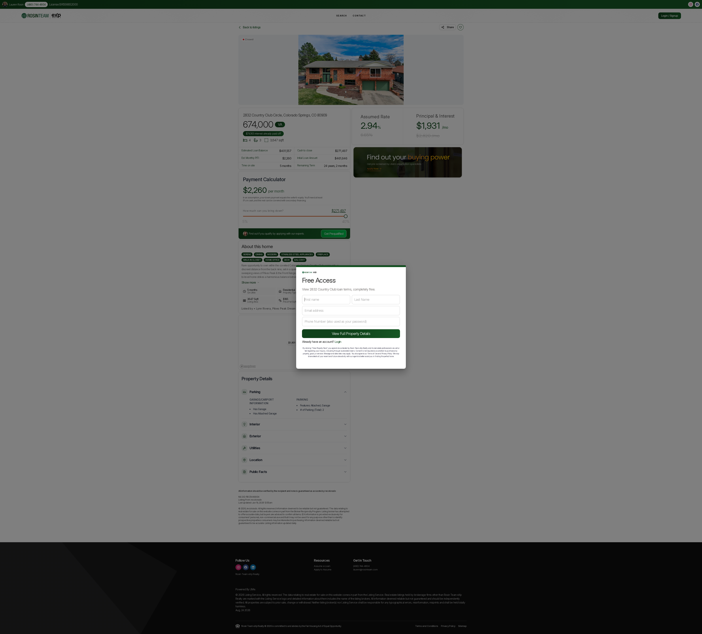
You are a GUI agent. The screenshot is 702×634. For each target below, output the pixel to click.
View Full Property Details (351, 333)
